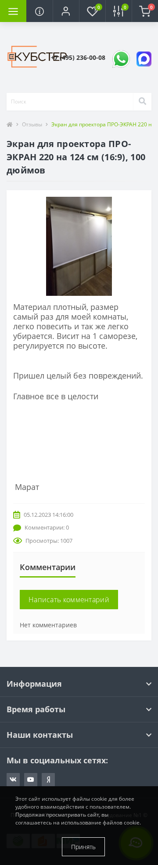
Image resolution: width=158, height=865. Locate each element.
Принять (83, 847)
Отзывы (32, 124)
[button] (66, 11)
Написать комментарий (69, 599)
